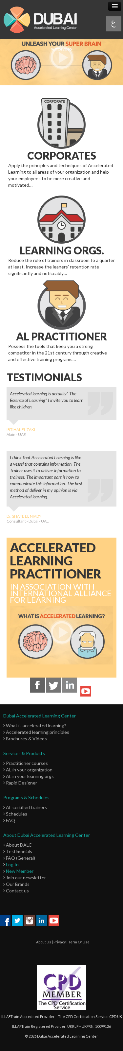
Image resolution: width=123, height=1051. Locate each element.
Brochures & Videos (26, 738)
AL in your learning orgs (29, 776)
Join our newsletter (25, 877)
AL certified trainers (26, 807)
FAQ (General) (20, 858)
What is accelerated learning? (35, 725)
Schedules (16, 814)
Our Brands (17, 884)
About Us (43, 942)
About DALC (18, 845)
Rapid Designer (21, 782)
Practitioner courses (26, 763)
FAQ (10, 820)
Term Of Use (79, 942)
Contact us (17, 890)
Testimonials (18, 851)
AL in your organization (28, 769)
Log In (12, 864)
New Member (19, 871)
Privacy (59, 942)
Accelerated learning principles (37, 732)
